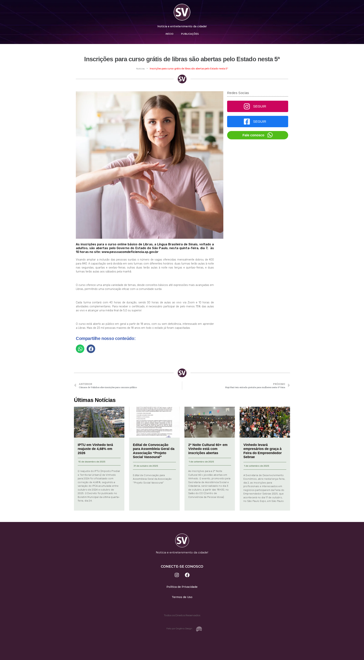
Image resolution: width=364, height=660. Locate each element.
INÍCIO (169, 33)
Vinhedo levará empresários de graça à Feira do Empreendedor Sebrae (262, 451)
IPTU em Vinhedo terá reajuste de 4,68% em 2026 (95, 449)
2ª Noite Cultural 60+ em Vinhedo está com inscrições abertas (208, 449)
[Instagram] (177, 575)
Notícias (140, 68)
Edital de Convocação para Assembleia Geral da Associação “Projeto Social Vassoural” (153, 451)
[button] (80, 349)
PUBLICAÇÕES (190, 33)
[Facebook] (187, 575)
